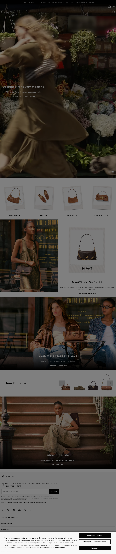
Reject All (95, 548)
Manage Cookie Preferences (94, 542)
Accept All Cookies (94, 535)
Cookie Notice (59, 547)
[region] (58, 542)
